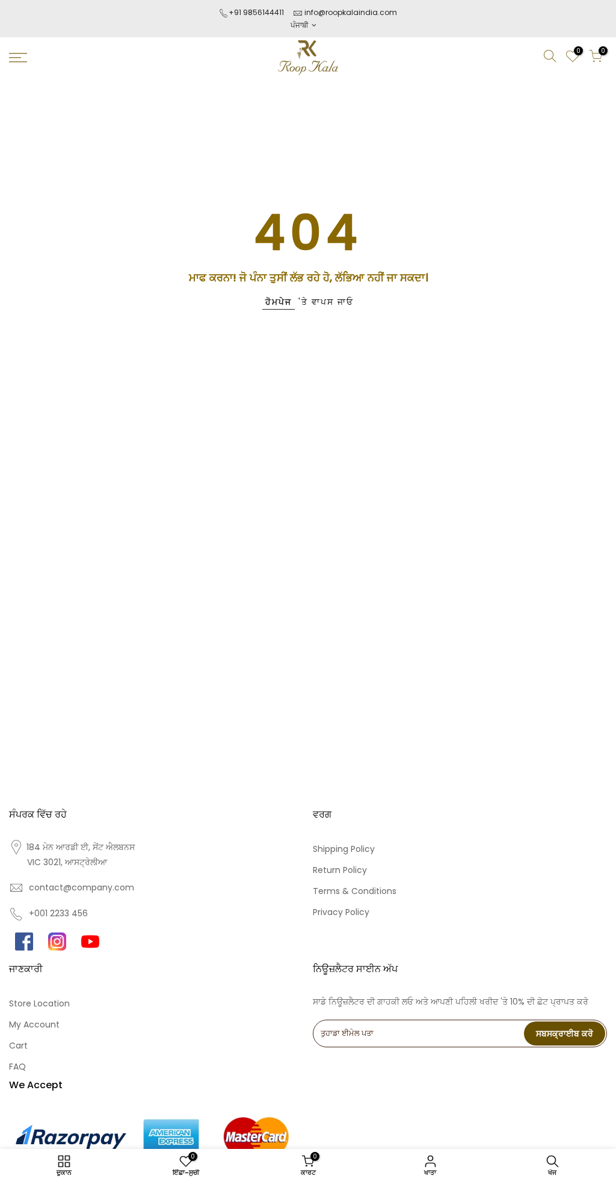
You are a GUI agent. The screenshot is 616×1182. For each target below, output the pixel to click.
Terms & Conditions (354, 891)
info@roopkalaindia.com (350, 12)
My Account (34, 1024)
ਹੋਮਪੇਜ (278, 302)
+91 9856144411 (256, 12)
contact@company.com (81, 887)
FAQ (17, 1067)
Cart (18, 1046)
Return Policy (340, 870)
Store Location (39, 1003)
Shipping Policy (344, 849)
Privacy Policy (341, 912)
